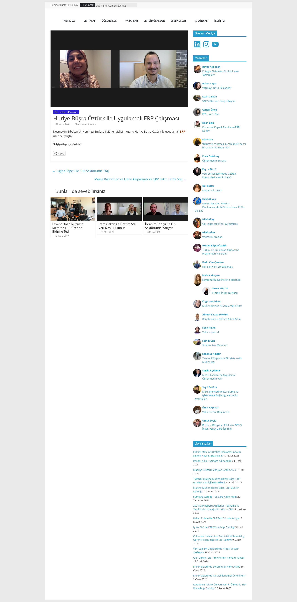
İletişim (219, 20)
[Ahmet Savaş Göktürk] (55, 21)
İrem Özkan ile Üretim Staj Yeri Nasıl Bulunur (117, 226)
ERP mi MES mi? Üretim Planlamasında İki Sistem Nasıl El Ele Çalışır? (219, 207)
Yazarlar (131, 20)
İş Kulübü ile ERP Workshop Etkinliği (214, 527)
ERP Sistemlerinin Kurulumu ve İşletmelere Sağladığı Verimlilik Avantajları (216, 395)
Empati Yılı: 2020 (211, 190)
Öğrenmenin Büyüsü (214, 160)
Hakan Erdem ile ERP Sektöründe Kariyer (216, 518)
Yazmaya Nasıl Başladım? (216, 88)
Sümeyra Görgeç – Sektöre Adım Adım (215, 496)
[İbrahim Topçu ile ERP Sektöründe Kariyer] (165, 199)
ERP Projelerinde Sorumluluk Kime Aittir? (216, 566)
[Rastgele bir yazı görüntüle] (242, 21)
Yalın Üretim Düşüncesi (215, 412)
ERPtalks (90, 20)
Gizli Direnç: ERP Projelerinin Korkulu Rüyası (218, 557)
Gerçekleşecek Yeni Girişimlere (220, 223)
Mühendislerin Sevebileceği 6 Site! (222, 306)
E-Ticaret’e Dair (211, 114)
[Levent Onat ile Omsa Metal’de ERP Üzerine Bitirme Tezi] (73, 199)
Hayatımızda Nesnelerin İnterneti (221, 279)
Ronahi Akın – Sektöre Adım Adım (221, 319)
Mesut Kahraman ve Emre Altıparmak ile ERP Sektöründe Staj (140, 179)
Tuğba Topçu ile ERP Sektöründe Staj (80, 171)
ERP (182, 131)
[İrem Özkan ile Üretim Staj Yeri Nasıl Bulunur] (119, 199)
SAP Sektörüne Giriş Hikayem (218, 101)
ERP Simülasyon (154, 20)
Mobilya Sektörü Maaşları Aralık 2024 (214, 469)
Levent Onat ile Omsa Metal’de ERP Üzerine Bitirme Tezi (67, 227)
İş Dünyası (201, 20)
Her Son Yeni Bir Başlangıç (217, 266)
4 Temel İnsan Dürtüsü (224, 292)
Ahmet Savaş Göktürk (85, 123)
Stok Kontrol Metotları (214, 345)
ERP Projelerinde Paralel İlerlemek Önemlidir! (219, 575)
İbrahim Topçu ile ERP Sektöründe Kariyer (161, 226)
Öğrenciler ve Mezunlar (66, 112)
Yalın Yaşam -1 (210, 332)
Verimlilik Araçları (212, 236)
